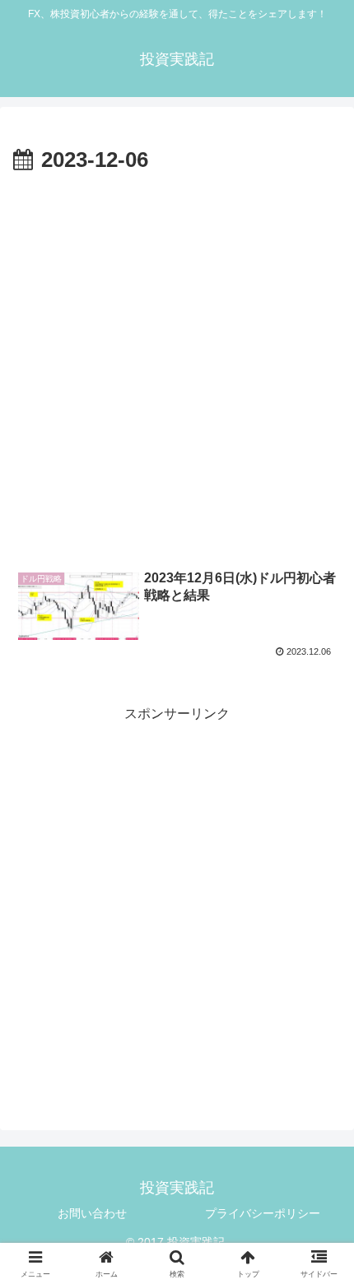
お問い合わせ (92, 1213)
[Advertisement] (177, 364)
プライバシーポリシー (262, 1213)
